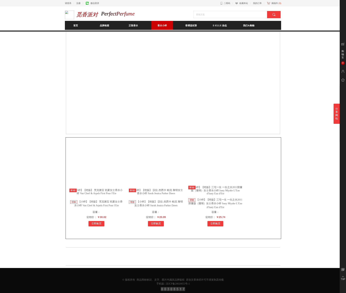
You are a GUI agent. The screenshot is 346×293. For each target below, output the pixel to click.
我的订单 (257, 3)
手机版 (160, 283)
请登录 (68, 3)
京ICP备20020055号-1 (178, 283)
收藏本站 (243, 3)
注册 (78, 3)
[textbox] (232, 14)
